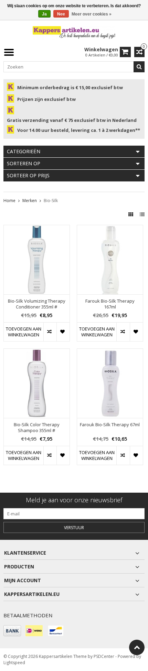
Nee (61, 14)
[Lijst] (142, 214)
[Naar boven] (137, 647)
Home (9, 200)
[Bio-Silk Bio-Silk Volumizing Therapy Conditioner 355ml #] (37, 229)
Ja (44, 14)
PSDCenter (104, 656)
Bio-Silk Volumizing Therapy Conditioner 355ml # (36, 304)
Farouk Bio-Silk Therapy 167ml (110, 304)
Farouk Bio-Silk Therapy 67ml (110, 425)
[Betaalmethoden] (12, 630)
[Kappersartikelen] (74, 32)
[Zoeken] (139, 66)
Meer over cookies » (92, 14)
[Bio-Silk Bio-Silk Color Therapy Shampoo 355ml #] (37, 352)
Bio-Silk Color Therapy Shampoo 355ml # (37, 427)
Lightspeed (14, 662)
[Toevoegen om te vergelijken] (49, 332)
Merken (29, 200)
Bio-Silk (51, 200)
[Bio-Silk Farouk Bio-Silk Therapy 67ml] (110, 352)
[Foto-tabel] (131, 214)
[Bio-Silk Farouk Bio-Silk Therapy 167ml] (110, 229)
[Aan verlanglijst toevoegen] (63, 332)
